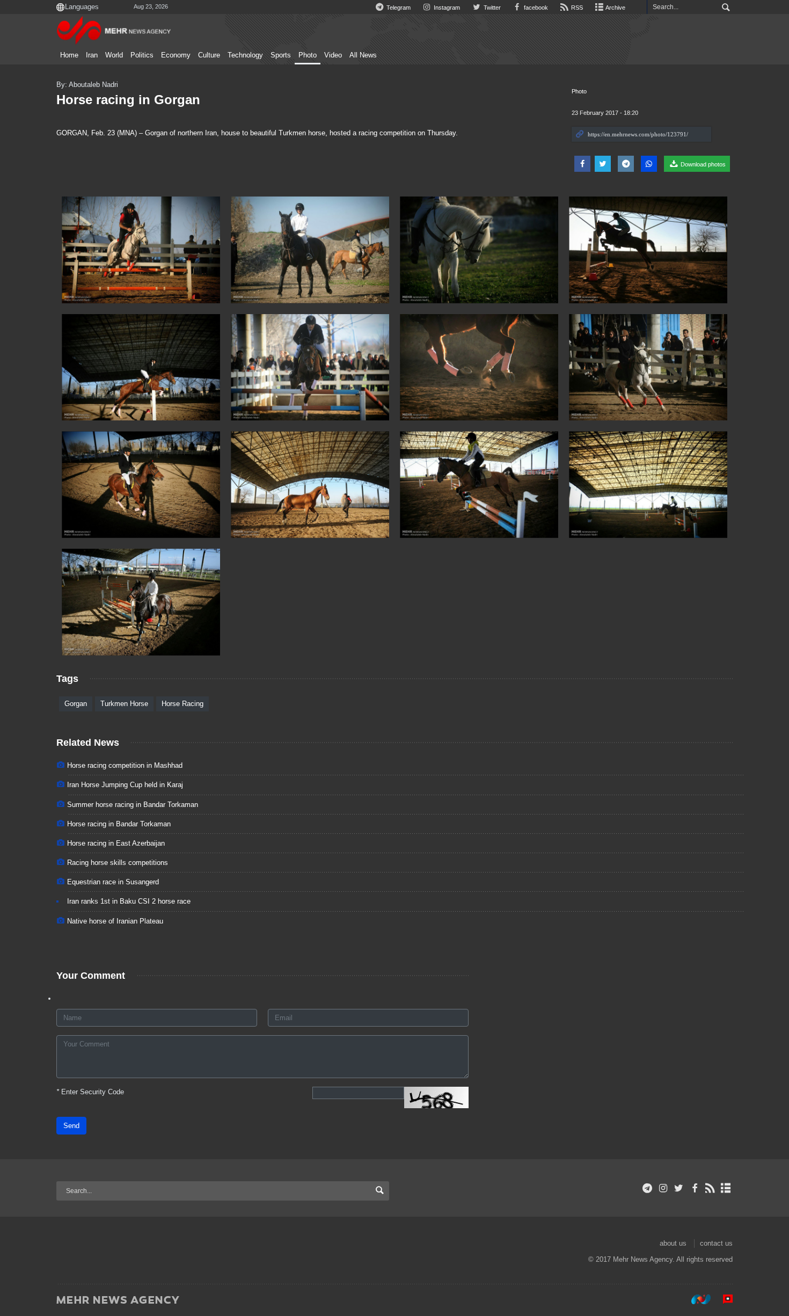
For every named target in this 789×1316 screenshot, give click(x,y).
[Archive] (726, 1188)
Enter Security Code (90, 1092)
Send (71, 1126)
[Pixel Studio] (722, 1299)
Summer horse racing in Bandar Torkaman (132, 805)
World (114, 55)
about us (673, 1243)
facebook (535, 7)
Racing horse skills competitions (117, 863)
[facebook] (694, 1188)
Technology (245, 55)
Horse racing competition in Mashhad (124, 765)
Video (333, 55)
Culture (209, 55)
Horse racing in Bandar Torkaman (119, 824)
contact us (716, 1243)
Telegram (398, 7)
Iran (92, 55)
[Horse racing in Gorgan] (141, 250)
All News (363, 55)
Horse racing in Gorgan (128, 99)
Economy (176, 55)
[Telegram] (647, 1188)
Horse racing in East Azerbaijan (116, 843)
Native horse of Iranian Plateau (115, 921)
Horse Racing (182, 704)
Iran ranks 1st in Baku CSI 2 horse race (129, 901)
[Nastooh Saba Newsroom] (696, 1299)
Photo (307, 55)
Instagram (446, 7)
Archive (614, 7)
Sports (281, 55)
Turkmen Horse (124, 704)
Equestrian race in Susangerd (113, 882)
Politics (142, 55)
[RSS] (710, 1188)
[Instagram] (663, 1188)
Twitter (491, 7)
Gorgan (75, 704)
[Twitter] (678, 1188)
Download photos (702, 164)
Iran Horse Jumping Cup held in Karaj (125, 785)
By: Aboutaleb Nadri (87, 85)
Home (69, 55)
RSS (576, 7)
